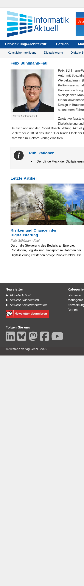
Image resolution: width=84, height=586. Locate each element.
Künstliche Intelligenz (22, 52)
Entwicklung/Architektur (26, 44)
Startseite (74, 295)
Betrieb (62, 44)
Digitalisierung (53, 52)
